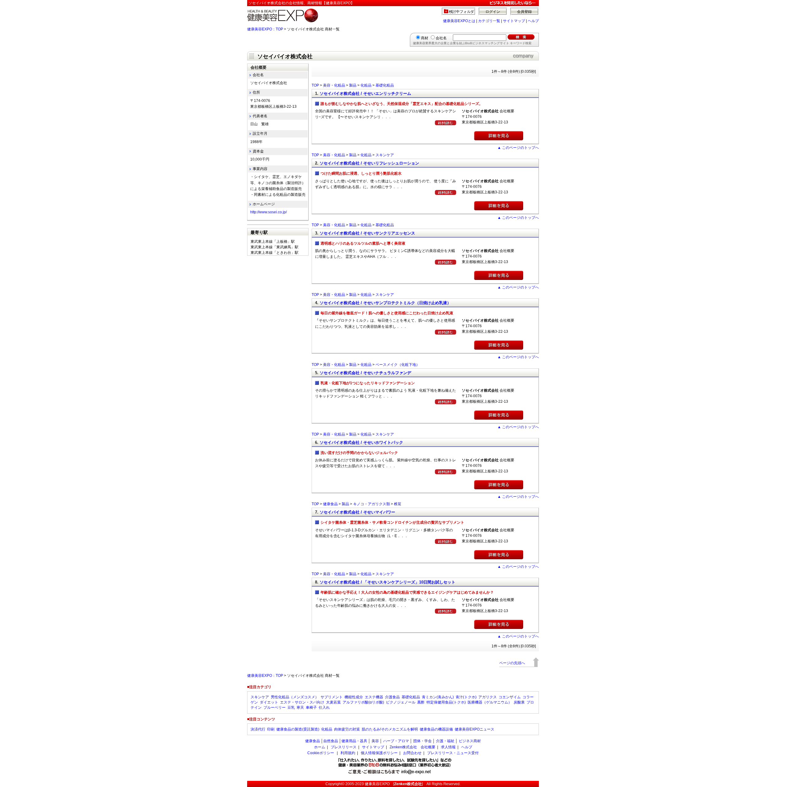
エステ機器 (374, 697)
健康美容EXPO (377, 784)
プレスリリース (343, 747)
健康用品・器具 (354, 741)
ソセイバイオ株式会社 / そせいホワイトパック (361, 442)
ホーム (319, 747)
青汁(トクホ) (466, 697)
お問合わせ (412, 753)
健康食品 (330, 504)
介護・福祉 (445, 741)
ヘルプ (533, 21)
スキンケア (384, 155)
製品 (352, 85)
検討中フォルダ (461, 12)
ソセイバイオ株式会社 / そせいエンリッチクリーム (365, 93)
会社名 (441, 38)
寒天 (300, 707)
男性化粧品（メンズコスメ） (295, 697)
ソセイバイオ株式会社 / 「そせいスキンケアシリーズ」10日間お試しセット (387, 582)
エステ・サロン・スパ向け (302, 702)
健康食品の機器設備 (436, 729)
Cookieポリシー (320, 753)
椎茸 (397, 504)
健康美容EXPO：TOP (265, 29)
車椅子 (311, 707)
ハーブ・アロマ (396, 741)
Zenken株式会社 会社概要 (412, 747)
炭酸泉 (519, 702)
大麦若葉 (333, 702)
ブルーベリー (274, 707)
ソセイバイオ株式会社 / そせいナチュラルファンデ (365, 372)
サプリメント (332, 697)
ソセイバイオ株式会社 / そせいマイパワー (357, 512)
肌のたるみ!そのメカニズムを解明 (390, 729)
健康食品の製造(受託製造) (297, 729)
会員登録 (524, 12)
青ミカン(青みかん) (438, 697)
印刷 (270, 729)
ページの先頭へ (512, 663)
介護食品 (392, 697)
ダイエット (269, 702)
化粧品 (366, 85)
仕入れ (324, 707)
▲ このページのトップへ (518, 147)
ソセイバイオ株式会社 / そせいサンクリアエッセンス (367, 233)
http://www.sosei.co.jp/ (268, 212)
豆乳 (291, 707)
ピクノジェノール (400, 702)
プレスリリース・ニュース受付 (453, 753)
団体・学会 (422, 741)
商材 (424, 38)
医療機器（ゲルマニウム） (490, 702)
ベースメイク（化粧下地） (397, 364)
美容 (375, 741)
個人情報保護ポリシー (379, 753)
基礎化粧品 (384, 85)
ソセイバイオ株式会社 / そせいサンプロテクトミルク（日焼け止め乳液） (385, 302)
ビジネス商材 (470, 741)
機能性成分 (353, 697)
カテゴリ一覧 (489, 21)
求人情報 (448, 747)
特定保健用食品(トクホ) (446, 702)
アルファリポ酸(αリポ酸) (363, 702)
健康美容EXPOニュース (474, 729)
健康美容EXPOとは (459, 21)
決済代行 (258, 729)
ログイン (492, 12)
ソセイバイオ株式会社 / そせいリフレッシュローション (369, 163)
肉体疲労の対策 (347, 729)
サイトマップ (514, 21)
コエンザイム (510, 697)
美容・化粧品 (334, 85)
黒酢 (421, 702)
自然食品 (330, 741)
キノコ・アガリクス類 (371, 504)
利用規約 (347, 753)
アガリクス (487, 697)
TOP (315, 85)
